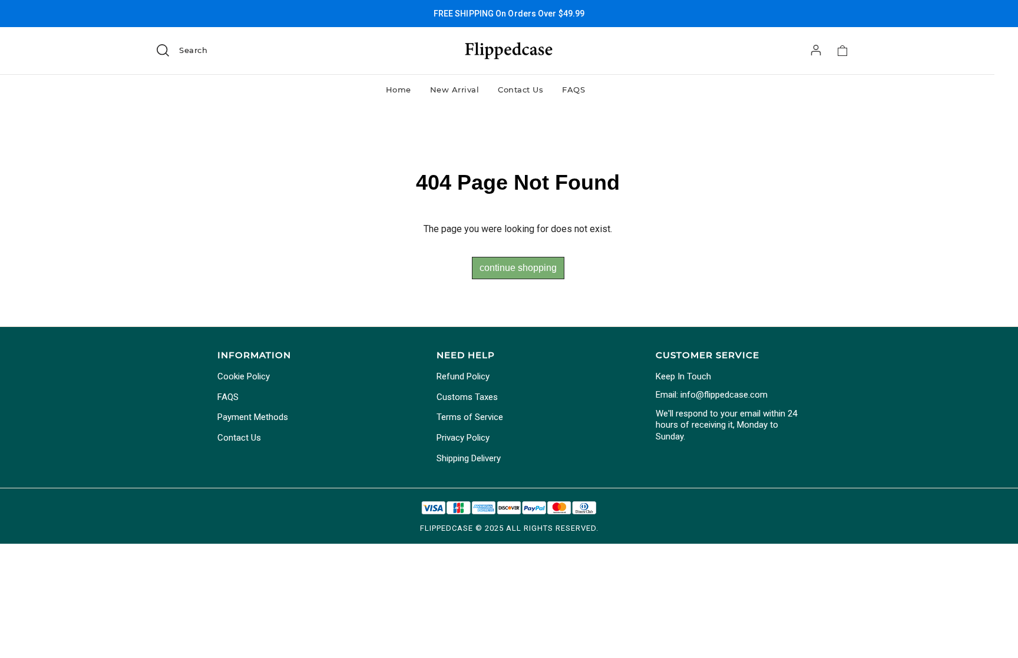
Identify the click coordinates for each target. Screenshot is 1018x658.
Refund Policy (463, 376)
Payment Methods (252, 417)
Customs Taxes (467, 397)
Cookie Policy (243, 376)
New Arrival (455, 89)
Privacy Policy (463, 437)
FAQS (573, 89)
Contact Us (520, 89)
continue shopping (518, 268)
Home (398, 89)
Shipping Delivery (469, 458)
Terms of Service (470, 417)
